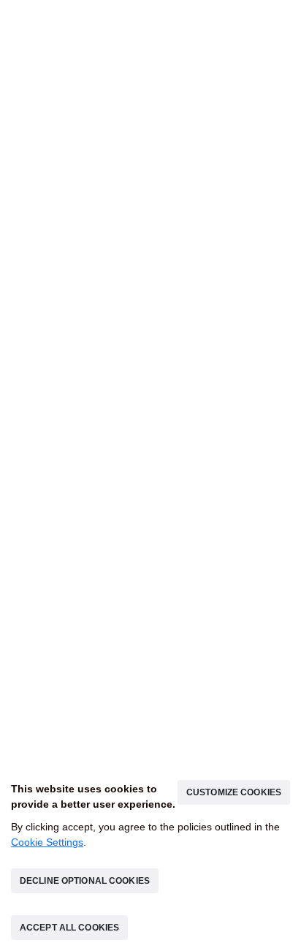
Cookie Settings (47, 889)
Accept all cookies (232, 927)
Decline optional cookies (83, 927)
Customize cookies (235, 839)
